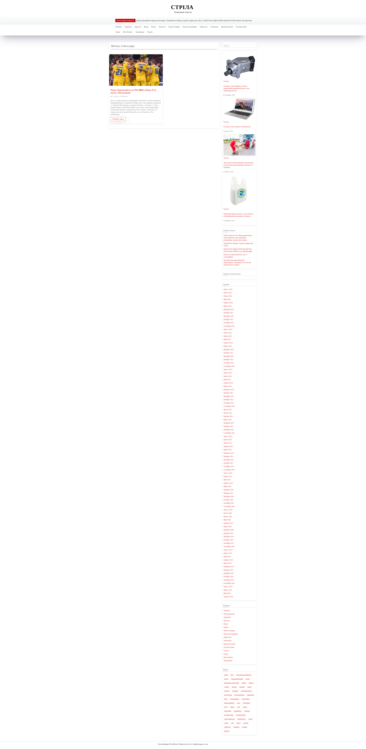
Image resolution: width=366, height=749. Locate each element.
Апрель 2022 (228, 446)
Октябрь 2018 (229, 580)
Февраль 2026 (229, 309)
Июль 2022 (228, 439)
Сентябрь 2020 (229, 506)
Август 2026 (228, 289)
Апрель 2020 (228, 523)
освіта (245, 707)
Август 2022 (228, 436)
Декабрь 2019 (229, 536)
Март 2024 (228, 386)
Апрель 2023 (228, 416)
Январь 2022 (228, 456)
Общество (203, 27)
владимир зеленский (231, 683)
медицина (246, 703)
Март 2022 (228, 450)
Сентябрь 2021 (229, 470)
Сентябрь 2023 (229, 406)
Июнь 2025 (228, 336)
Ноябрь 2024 (228, 359)
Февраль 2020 (229, 530)
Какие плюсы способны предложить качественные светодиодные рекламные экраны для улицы (238, 237)
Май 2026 (227, 299)
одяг (238, 707)
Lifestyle (118, 27)
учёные (244, 727)
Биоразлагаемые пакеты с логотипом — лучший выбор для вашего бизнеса (239, 215)
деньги (226, 687)
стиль (226, 723)
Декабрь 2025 (229, 316)
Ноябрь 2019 (228, 540)
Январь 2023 (228, 426)
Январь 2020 (228, 533)
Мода (146, 27)
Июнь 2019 (228, 553)
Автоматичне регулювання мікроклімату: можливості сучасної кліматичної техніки (237, 262)
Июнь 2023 (228, 413)
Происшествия (227, 27)
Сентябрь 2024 (229, 366)
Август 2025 (228, 329)
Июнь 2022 (228, 443)
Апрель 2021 (228, 483)
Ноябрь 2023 (228, 399)
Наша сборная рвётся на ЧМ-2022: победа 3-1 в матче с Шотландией (133, 91)
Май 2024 (227, 379)
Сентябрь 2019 (229, 546)
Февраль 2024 (229, 389)
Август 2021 (228, 473)
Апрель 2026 (228, 303)
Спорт (117, 32)
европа (234, 687)
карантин (250, 695)
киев (225, 699)
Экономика (139, 32)
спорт (250, 719)
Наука (153, 27)
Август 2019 (228, 550)
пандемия (227, 711)
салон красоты (229, 719)
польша (247, 711)
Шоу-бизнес (128, 32)
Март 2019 (228, 563)
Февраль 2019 (229, 566)
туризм (245, 723)
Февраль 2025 (229, 349)
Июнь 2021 (228, 476)
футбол (226, 731)
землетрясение (246, 691)
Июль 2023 (228, 409)
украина (236, 727)
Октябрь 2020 (229, 503)
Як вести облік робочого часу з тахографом (235, 255)
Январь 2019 (228, 570)
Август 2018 (228, 586)
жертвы (242, 687)
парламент (238, 711)
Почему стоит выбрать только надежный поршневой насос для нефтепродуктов (236, 88)
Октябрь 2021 (229, 466)
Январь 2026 (228, 313)
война (244, 683)
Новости (162, 27)
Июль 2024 (228, 373)
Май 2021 (227, 480)
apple (226, 675)
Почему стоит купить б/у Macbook (237, 127)
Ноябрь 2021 (228, 463)
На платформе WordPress (168, 744)
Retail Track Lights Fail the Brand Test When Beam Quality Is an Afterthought (238, 250)
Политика (214, 27)
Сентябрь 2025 (229, 326)
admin (126, 96)
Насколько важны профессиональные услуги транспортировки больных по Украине (239, 165)
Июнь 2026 (228, 296)
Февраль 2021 (229, 490)
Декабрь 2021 (229, 460)
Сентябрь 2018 (229, 583)
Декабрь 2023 (229, 396)
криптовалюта (229, 703)
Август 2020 (228, 510)
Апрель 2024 (228, 383)
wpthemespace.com (200, 744)
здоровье (235, 691)
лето (238, 703)
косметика (245, 699)
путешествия (240, 715)
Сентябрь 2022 (229, 433)
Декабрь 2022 (229, 429)
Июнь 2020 (228, 516)
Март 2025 (228, 346)
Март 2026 (228, 306)
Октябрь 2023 (229, 403)
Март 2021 (228, 486)
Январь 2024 (228, 393)
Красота (138, 27)
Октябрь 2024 (229, 363)
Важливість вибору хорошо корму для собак (238, 244)
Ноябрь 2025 (228, 319)
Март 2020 (228, 526)
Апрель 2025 (228, 343)
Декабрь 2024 (229, 356)
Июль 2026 (228, 293)
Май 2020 (227, 520)
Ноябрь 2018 (228, 576)
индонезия (228, 695)
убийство (227, 727)
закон (249, 687)
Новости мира (174, 27)
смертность (241, 719)
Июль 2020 (228, 513)
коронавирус (234, 699)
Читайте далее (118, 119)
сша (232, 723)
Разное (150, 32)
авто (232, 675)
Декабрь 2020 (229, 496)
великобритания (237, 679)
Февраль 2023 (229, 423)
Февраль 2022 (229, 453)
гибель (251, 683)
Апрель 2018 (228, 596)
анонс (226, 679)
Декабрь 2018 (229, 573)
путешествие (228, 715)
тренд (238, 723)
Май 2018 (227, 593)
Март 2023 (228, 419)
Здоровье (128, 27)
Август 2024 (228, 369)
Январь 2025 (228, 353)
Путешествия (241, 27)
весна (248, 679)
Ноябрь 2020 (228, 500)
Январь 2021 (228, 493)
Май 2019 (227, 556)
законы (226, 691)
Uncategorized (229, 614)
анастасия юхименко (243, 675)
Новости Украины (190, 27)
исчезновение (239, 695)
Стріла (182, 7)
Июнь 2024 (228, 376)
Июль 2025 (228, 333)
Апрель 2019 (228, 560)
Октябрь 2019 (229, 543)
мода (226, 707)
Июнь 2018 (228, 590)
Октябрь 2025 (229, 323)
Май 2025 (227, 339)
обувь (232, 707)
